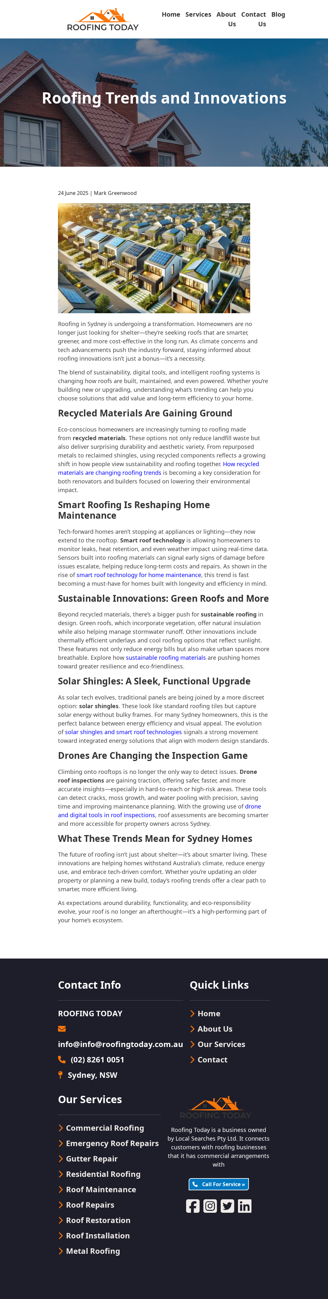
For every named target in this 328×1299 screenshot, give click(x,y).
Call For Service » (223, 1184)
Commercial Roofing (105, 1127)
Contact (212, 1059)
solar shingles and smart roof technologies (123, 732)
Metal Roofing (93, 1250)
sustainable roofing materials (166, 657)
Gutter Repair (92, 1158)
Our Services (221, 1044)
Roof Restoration (98, 1220)
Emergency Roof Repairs (112, 1143)
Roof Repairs (90, 1204)
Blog (278, 14)
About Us (226, 19)
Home (171, 14)
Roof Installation (98, 1235)
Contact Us (253, 19)
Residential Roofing (103, 1174)
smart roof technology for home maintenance (139, 575)
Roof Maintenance (101, 1189)
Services (198, 14)
